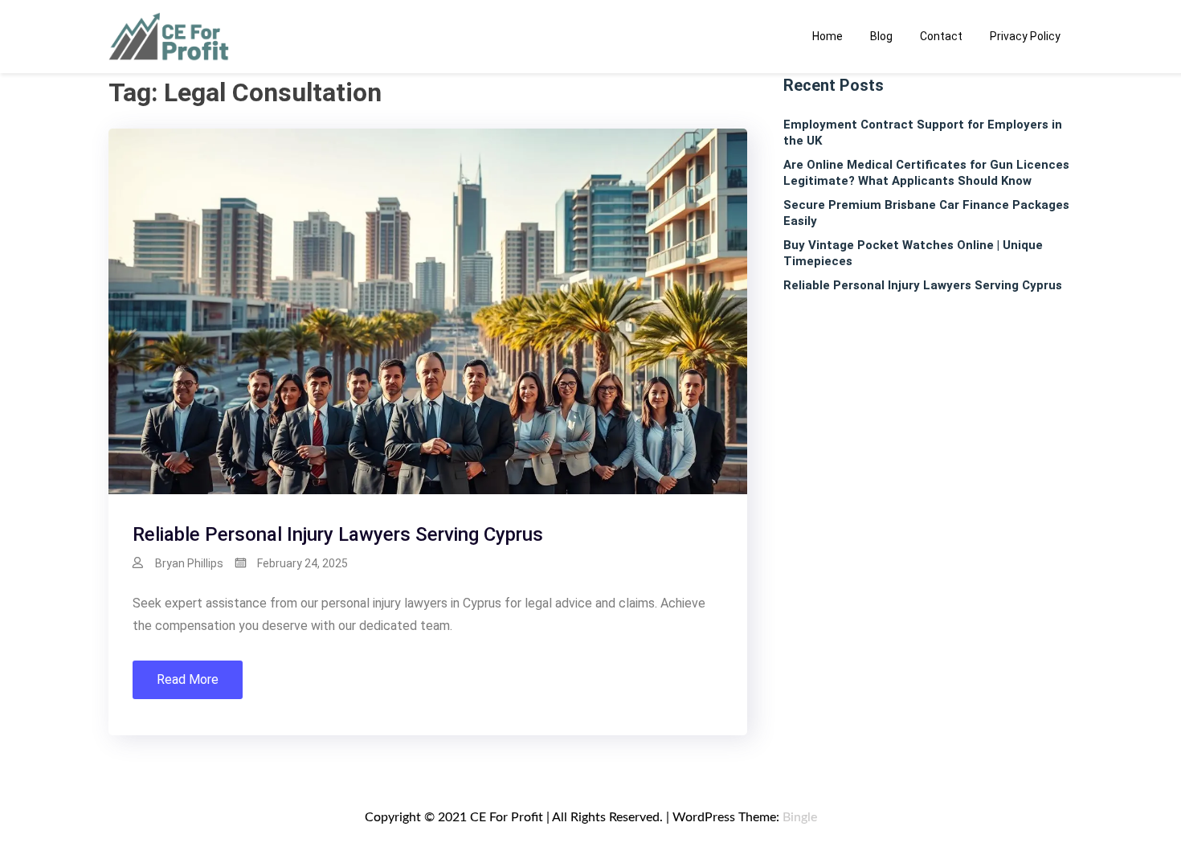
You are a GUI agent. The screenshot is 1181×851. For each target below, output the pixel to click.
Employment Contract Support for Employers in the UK (922, 132)
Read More (188, 679)
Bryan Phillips (189, 563)
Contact (941, 36)
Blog (881, 36)
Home (827, 36)
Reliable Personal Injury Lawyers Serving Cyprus (338, 534)
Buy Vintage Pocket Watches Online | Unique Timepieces (913, 253)
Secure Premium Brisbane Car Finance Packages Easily (926, 213)
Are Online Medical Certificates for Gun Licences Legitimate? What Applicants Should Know (926, 173)
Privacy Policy (1025, 36)
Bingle (800, 817)
